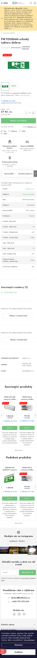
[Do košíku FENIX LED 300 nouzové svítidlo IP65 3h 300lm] (9, 428)
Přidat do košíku (18, 121)
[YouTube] (24, 614)
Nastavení (19, 645)
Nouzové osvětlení (28, 194)
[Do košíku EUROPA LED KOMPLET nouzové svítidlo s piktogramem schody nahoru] (9, 499)
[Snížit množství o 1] (26, 113)
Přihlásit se (27, 572)
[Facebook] (14, 614)
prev (1, 415)
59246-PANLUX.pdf (10, 292)
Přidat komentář (18, 340)
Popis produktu (9, 174)
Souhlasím (19, 652)
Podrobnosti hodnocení (26, 47)
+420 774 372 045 (20, 601)
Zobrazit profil (17, 541)
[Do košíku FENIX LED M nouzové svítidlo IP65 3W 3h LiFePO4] (27, 428)
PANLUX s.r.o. (32, 127)
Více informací (29, 640)
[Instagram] (19, 614)
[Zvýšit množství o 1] (33, 113)
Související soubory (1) (25, 174)
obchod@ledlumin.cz (20, 597)
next (35, 415)
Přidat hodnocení (18, 316)
